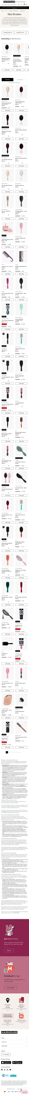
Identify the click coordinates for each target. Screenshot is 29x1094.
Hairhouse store (16, 911)
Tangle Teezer (10, 767)
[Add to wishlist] (11, 45)
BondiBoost (9, 798)
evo (9, 780)
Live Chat (7, 1054)
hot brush (4, 830)
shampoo (22, 861)
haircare (4, 811)
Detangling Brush (7, 32)
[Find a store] (19, 4)
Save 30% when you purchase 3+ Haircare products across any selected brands (10, 7)
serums (2, 904)
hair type (17, 761)
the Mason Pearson (19, 786)
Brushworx (4, 781)
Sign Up (9, 950)
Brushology (22, 785)
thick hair (23, 788)
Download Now (10, 987)
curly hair (18, 842)
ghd (3, 774)
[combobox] (21, 79)
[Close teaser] (21, 1090)
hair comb (20, 847)
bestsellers (24, 876)
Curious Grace (14, 774)
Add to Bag (7, 70)
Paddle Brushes (20, 32)
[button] (7, 79)
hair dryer (26, 827)
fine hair (13, 835)
